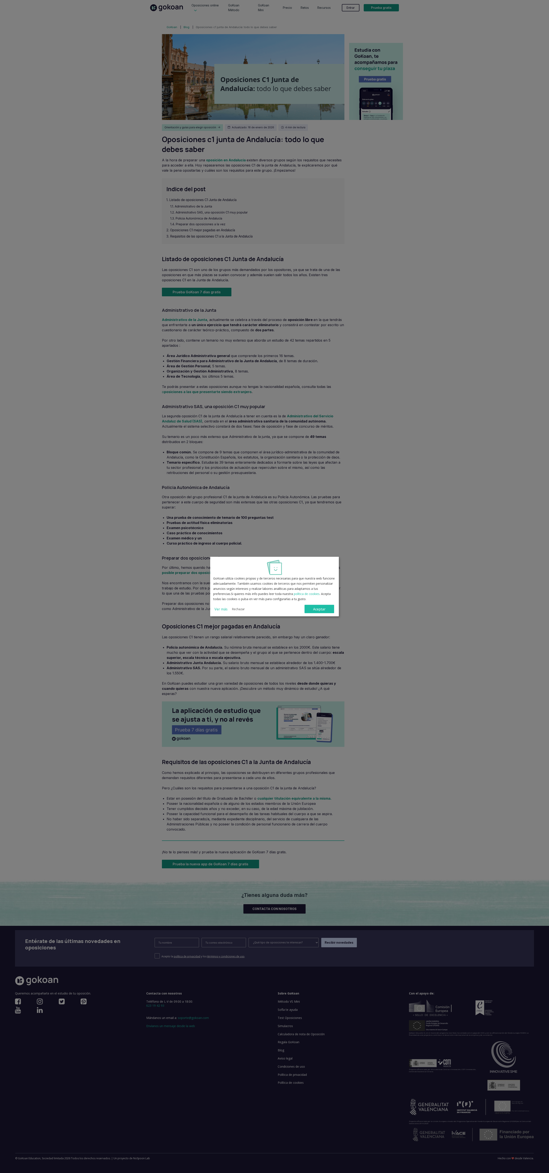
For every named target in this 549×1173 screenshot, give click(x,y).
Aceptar (319, 609)
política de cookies (307, 594)
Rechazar (238, 609)
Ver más (221, 609)
